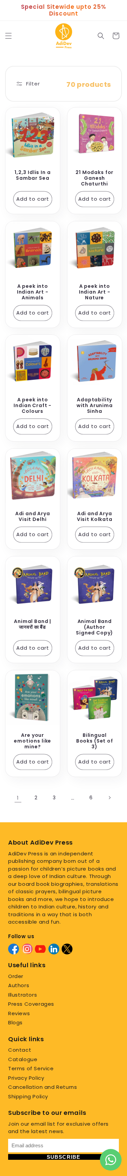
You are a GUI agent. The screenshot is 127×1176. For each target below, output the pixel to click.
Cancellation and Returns (42, 1087)
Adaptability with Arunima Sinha (94, 405)
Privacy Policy (26, 1077)
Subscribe (64, 1157)
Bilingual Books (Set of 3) (94, 740)
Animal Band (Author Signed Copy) (94, 627)
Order (15, 976)
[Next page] (109, 797)
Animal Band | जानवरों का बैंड (32, 624)
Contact (19, 1049)
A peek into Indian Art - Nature (94, 291)
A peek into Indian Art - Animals (32, 291)
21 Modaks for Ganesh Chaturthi (94, 178)
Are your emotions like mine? (32, 740)
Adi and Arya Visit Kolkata (94, 516)
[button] (8, 35)
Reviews (19, 1013)
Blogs (15, 1022)
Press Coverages (31, 1003)
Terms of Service (31, 1068)
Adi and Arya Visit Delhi (32, 516)
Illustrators (22, 994)
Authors (18, 985)
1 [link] (18, 797)
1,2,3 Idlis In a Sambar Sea (32, 175)
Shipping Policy (28, 1096)
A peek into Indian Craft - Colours (32, 405)
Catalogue (22, 1059)
